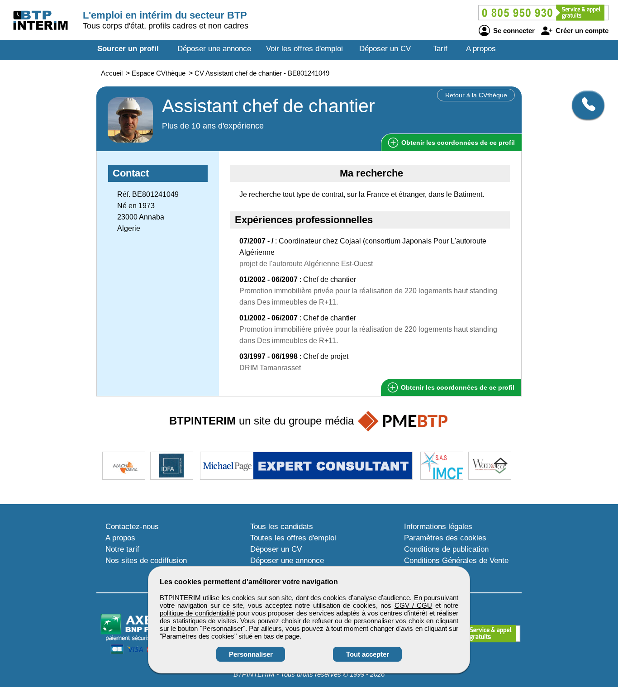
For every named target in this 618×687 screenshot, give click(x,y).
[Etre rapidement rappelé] (585, 105)
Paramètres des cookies (445, 538)
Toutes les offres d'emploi (293, 538)
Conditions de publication (446, 549)
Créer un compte (581, 30)
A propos (481, 48)
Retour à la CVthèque (476, 95)
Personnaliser (251, 654)
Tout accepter (367, 654)
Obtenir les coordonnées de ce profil (456, 387)
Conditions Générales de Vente (456, 560)
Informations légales (438, 526)
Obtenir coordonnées (457, 142)
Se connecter (513, 30)
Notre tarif (122, 549)
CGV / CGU (414, 605)
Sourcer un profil (128, 48)
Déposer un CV (385, 48)
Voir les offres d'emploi (304, 48)
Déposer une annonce (214, 48)
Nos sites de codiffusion (146, 560)
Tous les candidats (281, 526)
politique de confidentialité (197, 613)
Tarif (440, 48)
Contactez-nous (132, 526)
